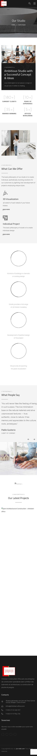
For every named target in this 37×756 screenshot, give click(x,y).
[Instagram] (15, 734)
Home (13, 25)
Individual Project (11, 223)
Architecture (18, 527)
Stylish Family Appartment (18, 522)
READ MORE (6, 209)
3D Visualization (10, 199)
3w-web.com (20, 749)
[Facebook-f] (2, 734)
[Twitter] (7, 734)
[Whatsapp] (11, 734)
